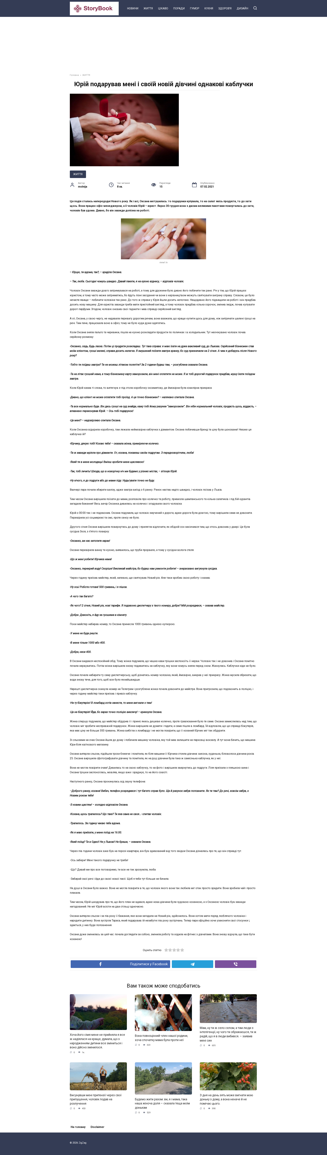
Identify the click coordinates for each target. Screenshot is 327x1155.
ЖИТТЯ (148, 8)
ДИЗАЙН (242, 8)
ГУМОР (194, 8)
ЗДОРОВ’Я (225, 8)
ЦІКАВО (163, 8)
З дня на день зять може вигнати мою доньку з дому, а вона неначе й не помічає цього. (226, 1099)
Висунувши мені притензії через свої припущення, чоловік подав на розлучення (95, 1099)
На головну (78, 1127)
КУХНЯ (208, 8)
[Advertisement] (163, 42)
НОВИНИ (132, 8)
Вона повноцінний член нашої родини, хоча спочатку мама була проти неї (161, 1038)
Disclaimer (97, 1127)
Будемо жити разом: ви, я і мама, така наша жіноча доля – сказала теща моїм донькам (162, 1103)
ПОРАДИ (179, 8)
